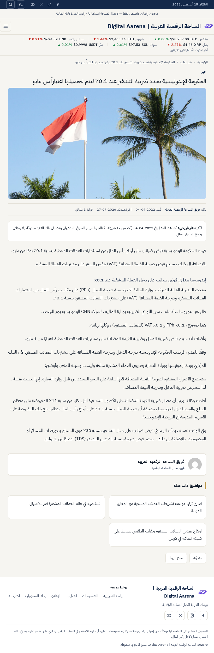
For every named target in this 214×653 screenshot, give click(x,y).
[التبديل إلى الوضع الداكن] (21, 4)
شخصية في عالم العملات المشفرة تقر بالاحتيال (64, 503)
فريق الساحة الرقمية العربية (182, 209)
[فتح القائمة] (5, 26)
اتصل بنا (71, 596)
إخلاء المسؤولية (35, 596)
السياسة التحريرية (115, 596)
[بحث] (10, 4)
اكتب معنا (13, 596)
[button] (107, 143)
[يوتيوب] (32, 4)
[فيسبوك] (57, 4)
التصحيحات (90, 596)
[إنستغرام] (49, 4)
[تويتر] (41, 4)
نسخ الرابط (176, 557)
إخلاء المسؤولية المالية (70, 13)
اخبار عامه (186, 62)
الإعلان (55, 596)
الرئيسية (203, 62)
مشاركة (197, 557)
